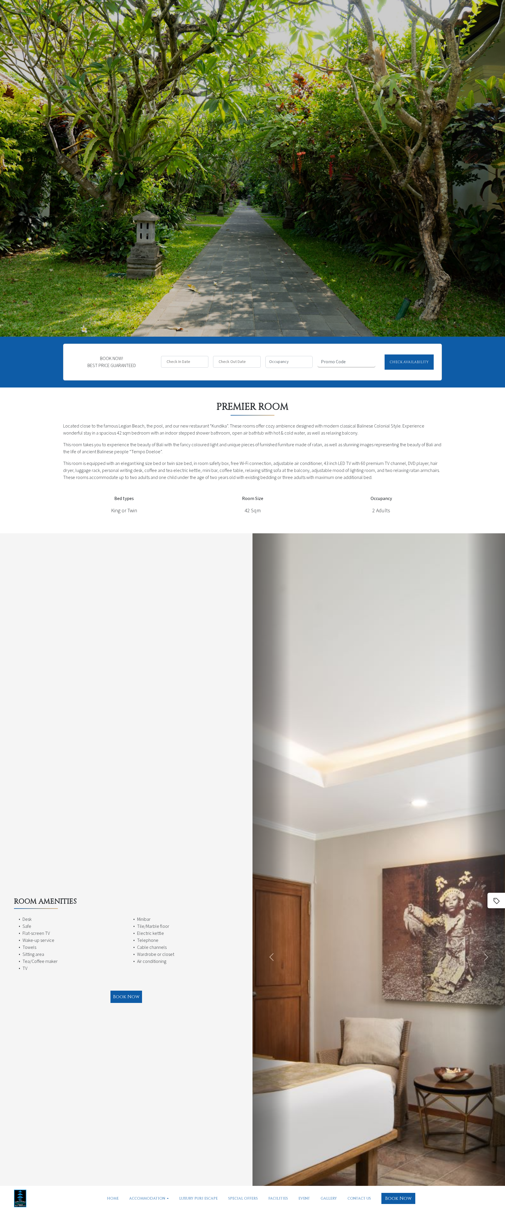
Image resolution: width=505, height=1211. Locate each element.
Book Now (398, 1198)
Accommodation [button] (147, 1198)
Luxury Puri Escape (198, 1198)
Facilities (278, 1198)
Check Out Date (232, 362)
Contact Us (359, 1198)
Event (304, 1198)
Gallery (329, 1198)
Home (113, 1198)
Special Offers (243, 1198)
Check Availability (409, 362)
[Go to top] (489, 1084)
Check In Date (178, 362)
